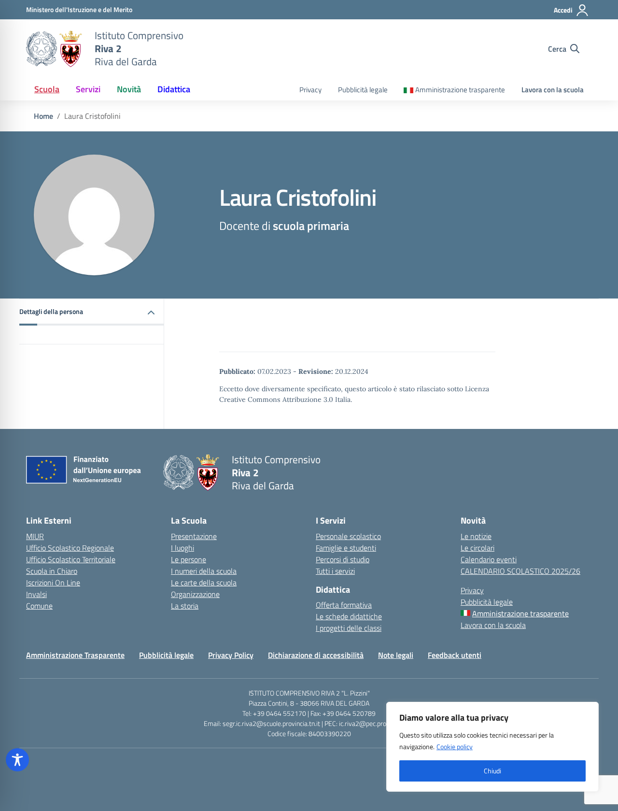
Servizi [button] (88, 89)
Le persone (188, 559)
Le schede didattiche (349, 616)
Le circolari (477, 548)
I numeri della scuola (204, 571)
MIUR (35, 536)
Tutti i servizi (335, 571)
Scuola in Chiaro (51, 571)
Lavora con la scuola (552, 89)
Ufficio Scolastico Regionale (70, 548)
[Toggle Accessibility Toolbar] (17, 759)
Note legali (395, 655)
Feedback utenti (454, 655)
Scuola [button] (46, 89)
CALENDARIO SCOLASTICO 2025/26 (520, 571)
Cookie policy (454, 746)
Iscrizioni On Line (53, 582)
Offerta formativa (344, 605)
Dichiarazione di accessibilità (316, 655)
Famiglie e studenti (346, 548)
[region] (492, 747)
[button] (91, 312)
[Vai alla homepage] (54, 48)
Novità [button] (129, 89)
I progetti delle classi (348, 628)
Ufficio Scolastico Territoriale (70, 559)
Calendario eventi (489, 559)
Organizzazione (195, 594)
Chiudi (492, 771)
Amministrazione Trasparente (75, 655)
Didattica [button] (173, 89)
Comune (39, 606)
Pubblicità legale (363, 89)
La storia (184, 606)
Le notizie (476, 536)
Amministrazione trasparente (460, 89)
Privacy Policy (230, 655)
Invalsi (36, 594)
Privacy (310, 89)
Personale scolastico (348, 536)
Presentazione (194, 536)
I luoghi (182, 548)
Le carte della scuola (204, 582)
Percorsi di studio (342, 559)
